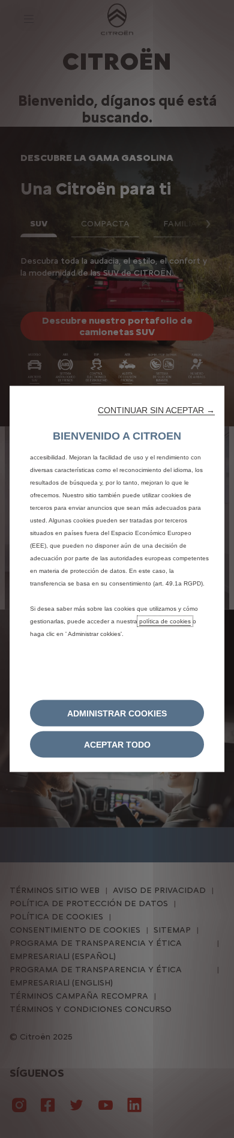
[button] (156, 409)
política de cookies (165, 620)
